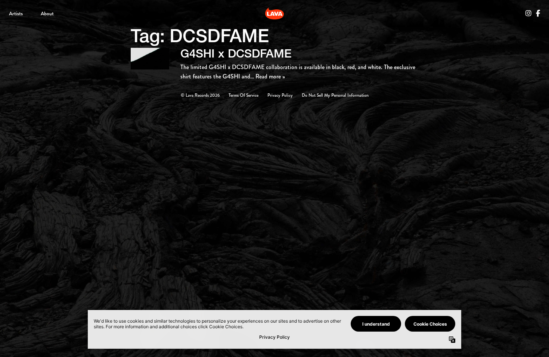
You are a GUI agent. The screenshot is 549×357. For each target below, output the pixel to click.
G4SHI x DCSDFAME (236, 53)
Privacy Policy (280, 95)
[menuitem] (16, 13)
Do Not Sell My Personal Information (335, 95)
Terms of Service (243, 95)
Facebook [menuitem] (538, 13)
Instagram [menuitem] (528, 13)
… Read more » (267, 76)
